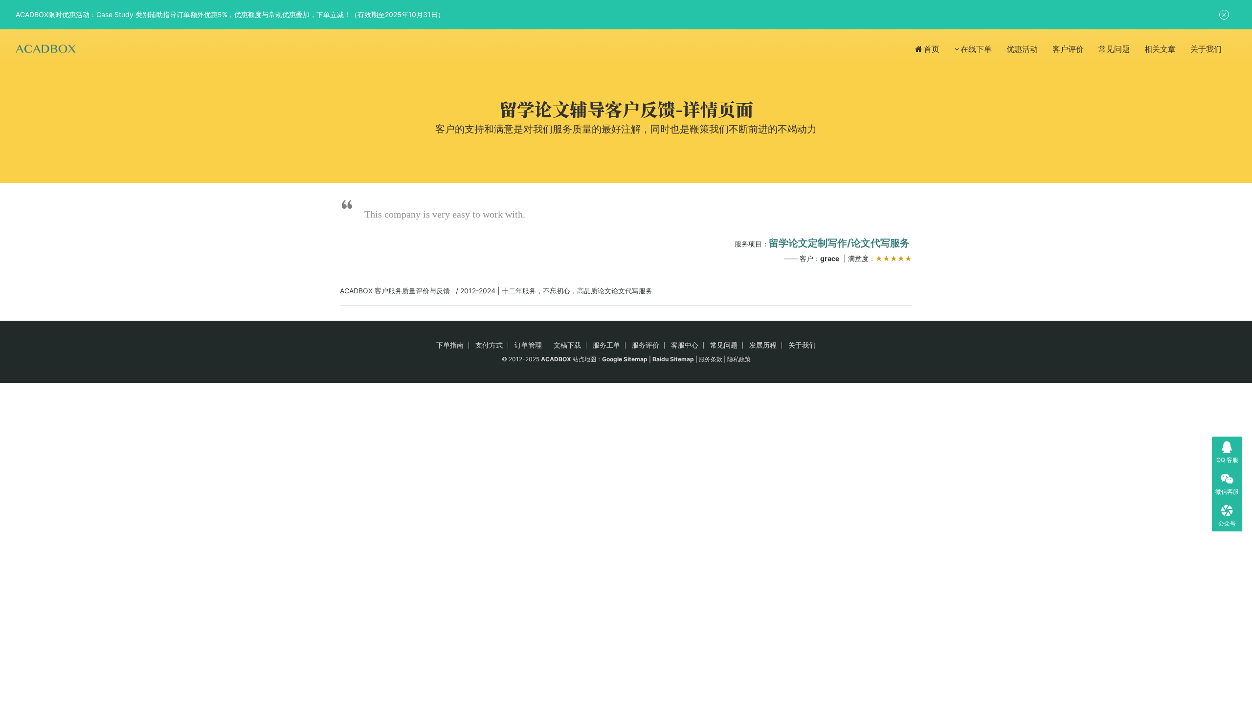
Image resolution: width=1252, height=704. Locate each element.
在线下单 (976, 49)
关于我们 (1206, 49)
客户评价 (1068, 49)
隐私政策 (739, 359)
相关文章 (1160, 49)
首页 (931, 49)
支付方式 (489, 345)
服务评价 (645, 345)
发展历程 (763, 345)
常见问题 (1114, 49)
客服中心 (684, 345)
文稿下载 (567, 345)
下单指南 (450, 345)
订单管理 (528, 345)
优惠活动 (1022, 49)
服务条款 (710, 359)
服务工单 (606, 345)
